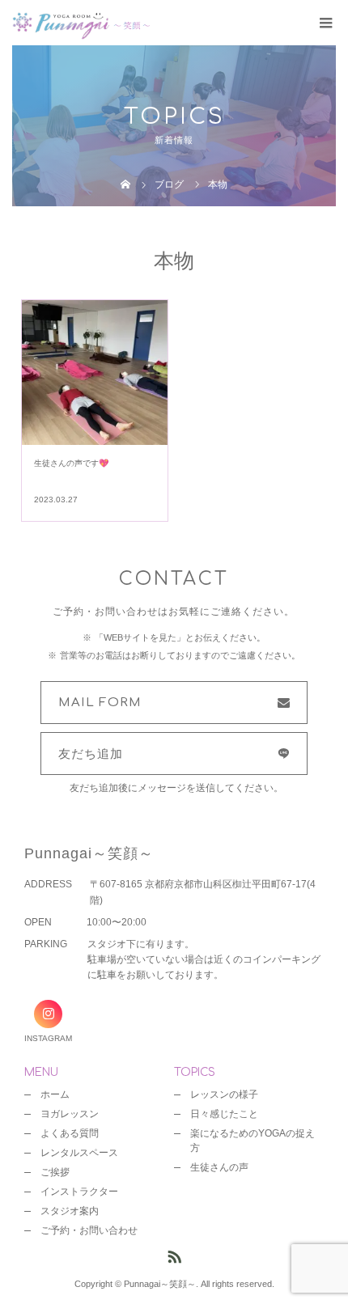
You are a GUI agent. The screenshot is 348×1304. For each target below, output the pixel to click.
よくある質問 (69, 1133)
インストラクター (79, 1191)
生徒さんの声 (219, 1167)
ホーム (55, 1094)
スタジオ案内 (69, 1211)
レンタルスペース (79, 1152)
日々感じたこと (224, 1114)
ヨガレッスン (69, 1114)
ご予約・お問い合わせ (89, 1230)
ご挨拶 (55, 1172)
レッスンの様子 (224, 1094)
